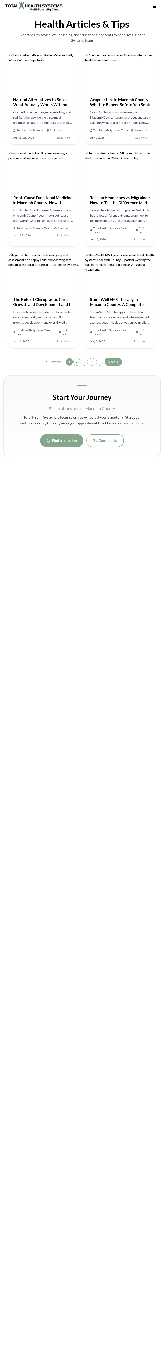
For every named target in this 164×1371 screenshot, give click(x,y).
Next (111, 362)
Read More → (65, 137)
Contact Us (107, 440)
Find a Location (64, 440)
